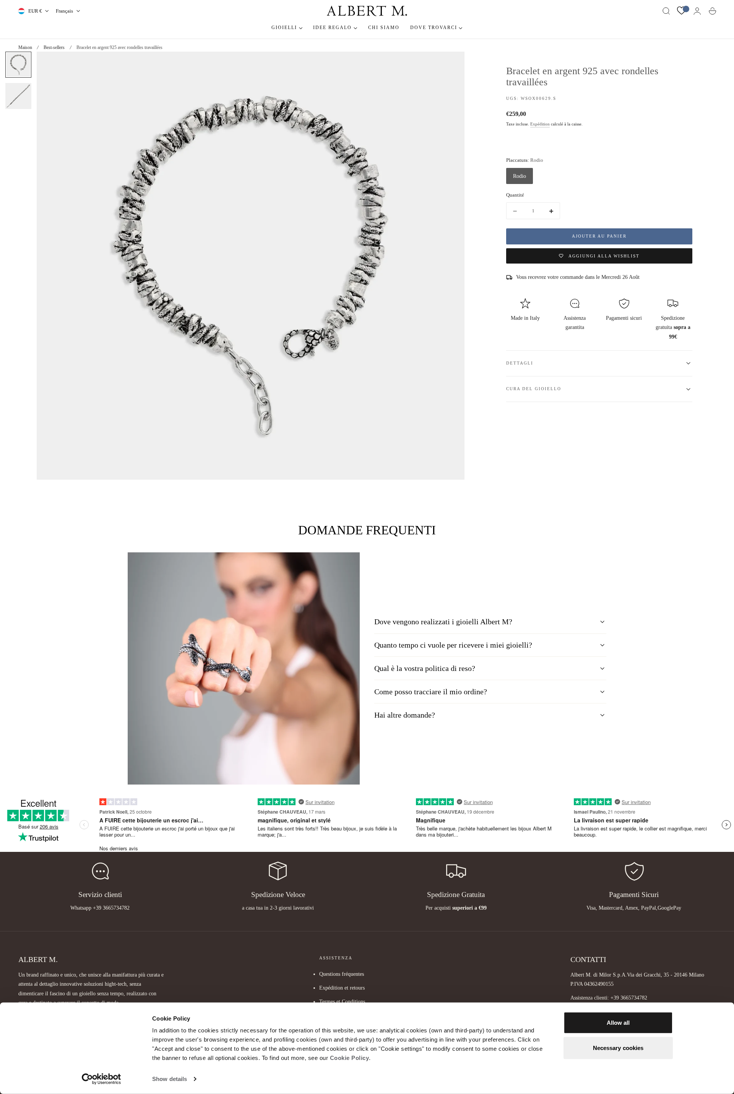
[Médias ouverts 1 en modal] (451, 65)
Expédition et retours (342, 988)
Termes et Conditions (342, 1001)
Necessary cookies (618, 1047)
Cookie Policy (349, 1058)
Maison (25, 47)
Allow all (618, 1022)
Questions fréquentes (341, 974)
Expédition (540, 124)
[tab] (18, 65)
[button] (666, 11)
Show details (169, 1079)
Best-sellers (54, 47)
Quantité (515, 195)
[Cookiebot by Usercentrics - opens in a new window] (101, 1079)
